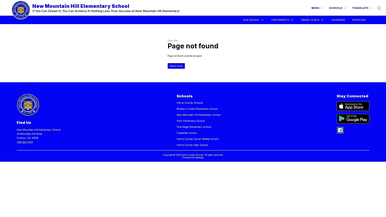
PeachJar (358, 19)
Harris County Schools (190, 102)
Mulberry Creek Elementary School (197, 108)
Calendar (338, 19)
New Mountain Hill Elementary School (199, 114)
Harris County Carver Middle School (197, 138)
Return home (176, 66)
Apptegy (199, 157)
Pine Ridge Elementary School (194, 126)
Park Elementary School (191, 120)
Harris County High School (192, 144)
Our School (251, 19)
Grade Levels (310, 19)
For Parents (280, 19)
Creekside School (187, 132)
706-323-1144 (25, 142)
